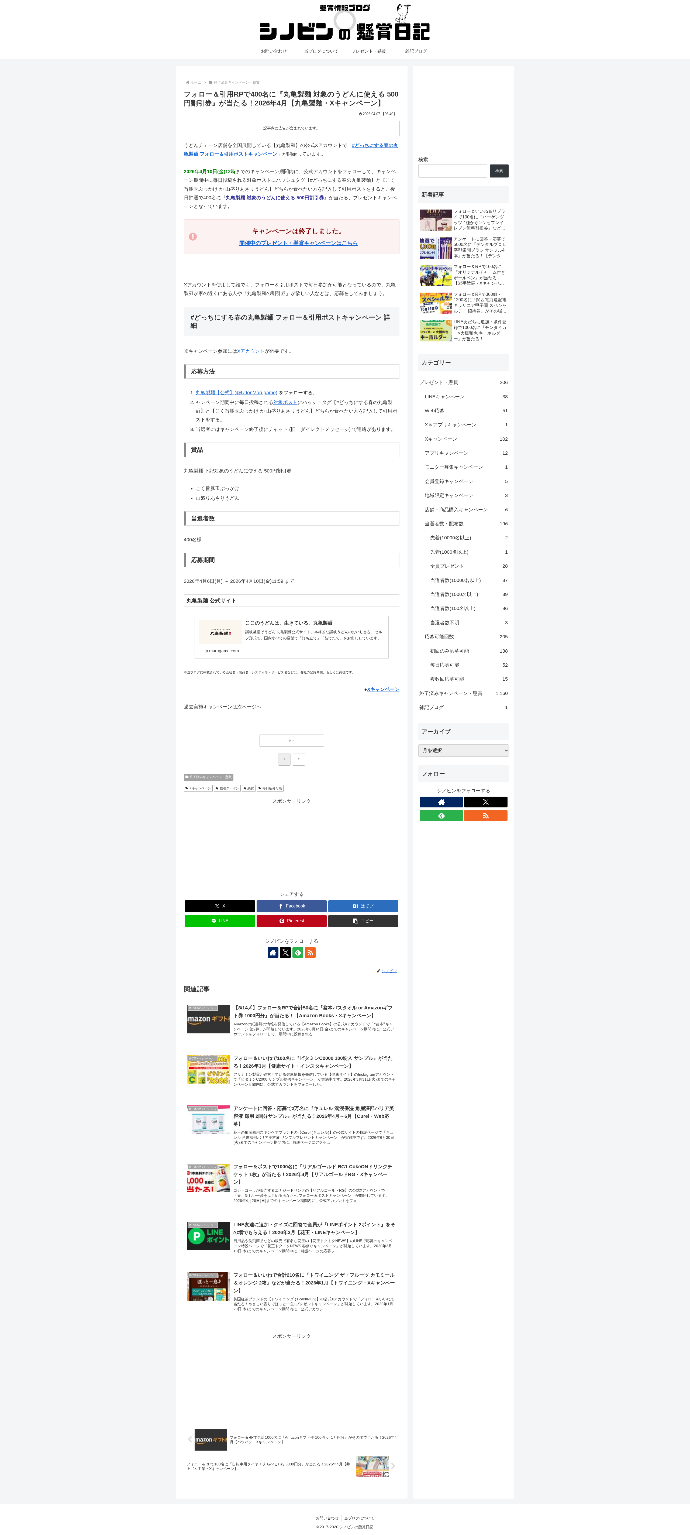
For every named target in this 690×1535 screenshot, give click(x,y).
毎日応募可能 (272, 788)
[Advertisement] (291, 843)
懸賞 (250, 788)
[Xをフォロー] (285, 952)
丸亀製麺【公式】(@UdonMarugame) (236, 392)
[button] (363, 921)
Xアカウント (251, 351)
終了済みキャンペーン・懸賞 (211, 777)
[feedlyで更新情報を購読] (297, 952)
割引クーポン (229, 788)
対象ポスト (285, 402)
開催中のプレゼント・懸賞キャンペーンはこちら (298, 243)
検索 (423, 159)
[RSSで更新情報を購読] (310, 952)
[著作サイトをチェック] (273, 952)
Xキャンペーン (383, 689)
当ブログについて (359, 1518)
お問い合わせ (327, 1518)
